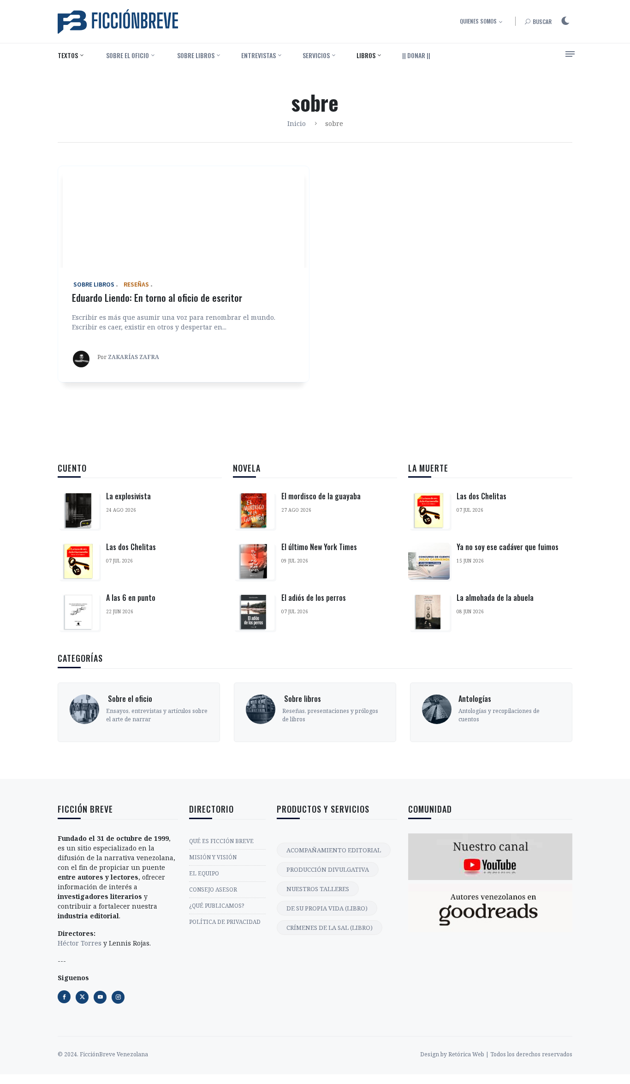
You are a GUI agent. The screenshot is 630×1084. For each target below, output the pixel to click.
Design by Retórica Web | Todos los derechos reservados (496, 1054)
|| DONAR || (416, 55)
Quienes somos (478, 21)
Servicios (316, 55)
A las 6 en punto (130, 597)
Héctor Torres (79, 943)
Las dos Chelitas (131, 546)
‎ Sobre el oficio (127, 55)
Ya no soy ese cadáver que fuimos (508, 546)
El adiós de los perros (313, 597)
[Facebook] (64, 996)
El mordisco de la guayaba (321, 496)
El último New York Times (319, 546)
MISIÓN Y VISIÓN (213, 857)
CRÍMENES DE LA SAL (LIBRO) (329, 927)
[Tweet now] (82, 997)
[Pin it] (100, 997)
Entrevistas (258, 55)
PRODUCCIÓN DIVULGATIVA (327, 869)
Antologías (474, 698)
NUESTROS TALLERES (317, 889)
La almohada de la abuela (495, 597)
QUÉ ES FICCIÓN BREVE (221, 841)
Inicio (296, 123)
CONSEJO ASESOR (213, 889)
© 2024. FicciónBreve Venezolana (103, 1054)
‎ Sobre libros (195, 55)
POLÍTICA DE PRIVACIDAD (225, 922)
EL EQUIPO (204, 873)
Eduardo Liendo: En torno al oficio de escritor (157, 298)
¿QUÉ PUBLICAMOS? (216, 906)
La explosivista (128, 496)
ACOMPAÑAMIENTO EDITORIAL (333, 850)
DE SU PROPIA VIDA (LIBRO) (327, 908)
